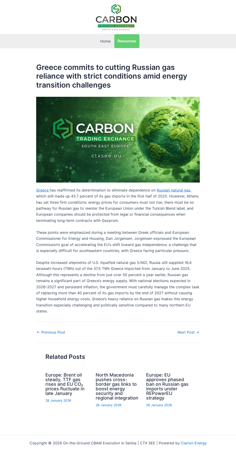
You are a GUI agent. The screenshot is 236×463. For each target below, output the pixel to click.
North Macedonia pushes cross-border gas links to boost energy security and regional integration (117, 386)
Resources (127, 41)
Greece (43, 190)
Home (105, 41)
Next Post (188, 332)
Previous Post (51, 332)
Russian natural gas (173, 190)
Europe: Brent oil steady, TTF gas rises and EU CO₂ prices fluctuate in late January (65, 384)
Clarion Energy (194, 443)
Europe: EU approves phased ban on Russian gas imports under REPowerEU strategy (167, 386)
